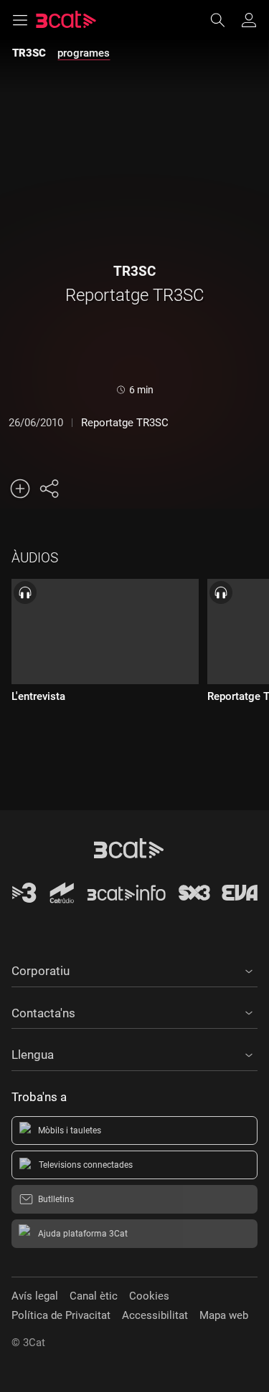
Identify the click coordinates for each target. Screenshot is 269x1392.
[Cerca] (224, 20)
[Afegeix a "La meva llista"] (20, 488)
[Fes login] (249, 20)
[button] (134, 969)
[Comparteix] (48, 488)
